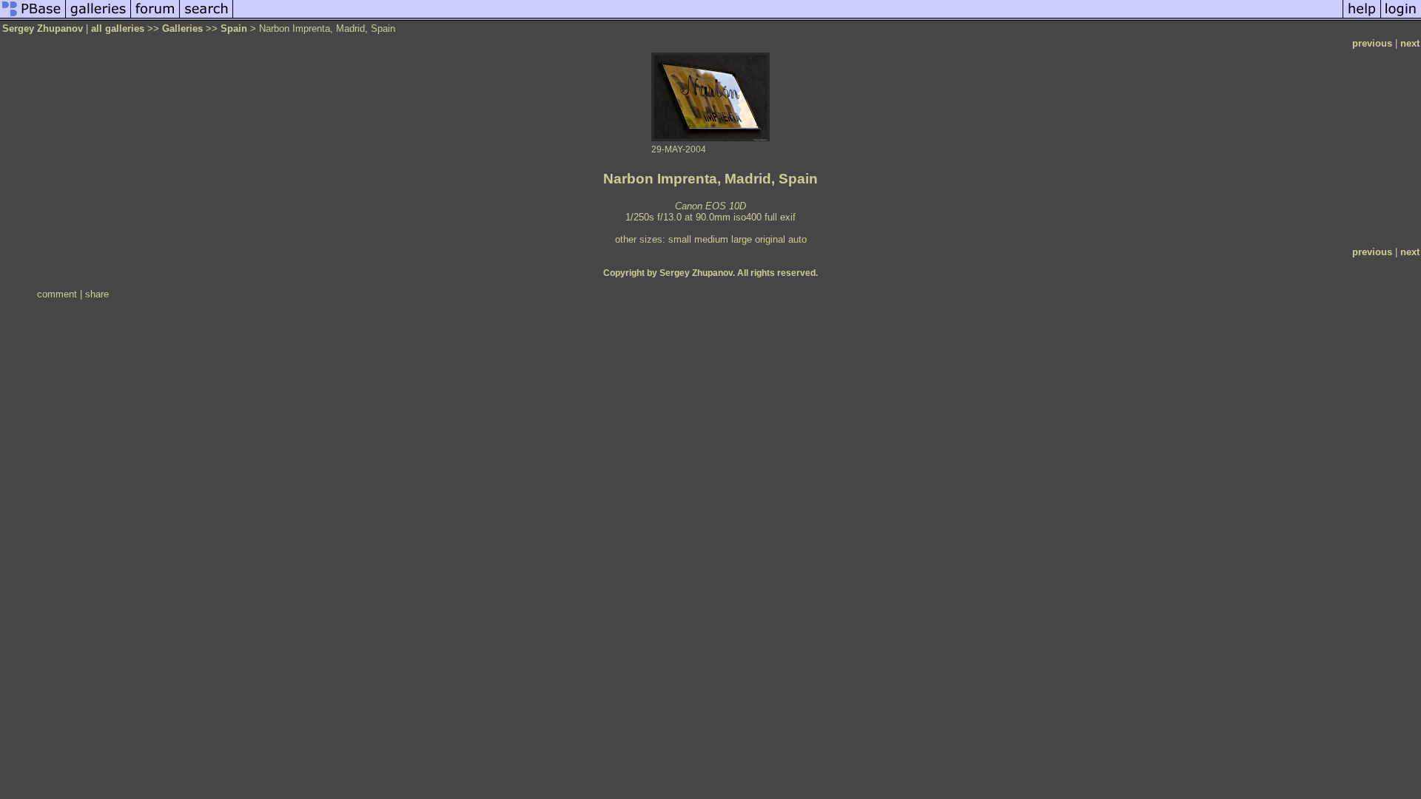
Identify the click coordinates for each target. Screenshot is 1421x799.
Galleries (182, 28)
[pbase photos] (33, 17)
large (741, 239)
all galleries (117, 28)
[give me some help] (1362, 17)
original (770, 239)
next (1410, 43)
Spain (234, 28)
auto (797, 239)
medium (711, 239)
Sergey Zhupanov (42, 28)
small (679, 239)
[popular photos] (788, 17)
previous (1372, 43)
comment (57, 294)
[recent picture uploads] (98, 17)
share (97, 294)
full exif (780, 217)
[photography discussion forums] (155, 17)
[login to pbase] (1401, 17)
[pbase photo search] (206, 17)
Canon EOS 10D (710, 206)
